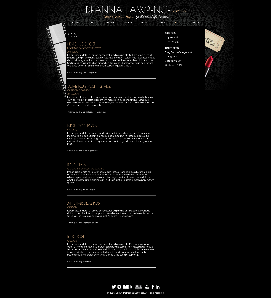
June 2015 (170, 41)
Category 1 (86, 90)
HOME (75, 22)
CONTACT (195, 22)
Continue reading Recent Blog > (81, 189)
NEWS (144, 22)
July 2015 (170, 37)
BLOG (178, 22)
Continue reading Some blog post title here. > (86, 112)
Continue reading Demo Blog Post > (82, 72)
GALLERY (127, 22)
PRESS (161, 22)
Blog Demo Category (77, 48)
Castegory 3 (73, 90)
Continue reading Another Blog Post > (83, 223)
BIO (93, 22)
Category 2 (95, 48)
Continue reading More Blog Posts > (82, 151)
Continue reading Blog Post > (79, 261)
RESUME (109, 22)
